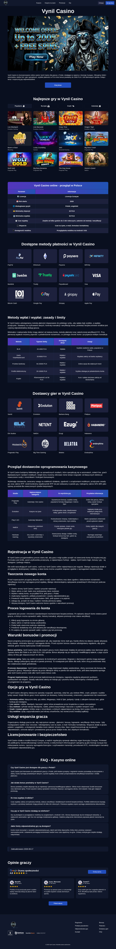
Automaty (94, 106)
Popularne (18, 106)
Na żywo (44, 106)
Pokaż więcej (58, 903)
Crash (69, 106)
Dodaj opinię (97, 872)
